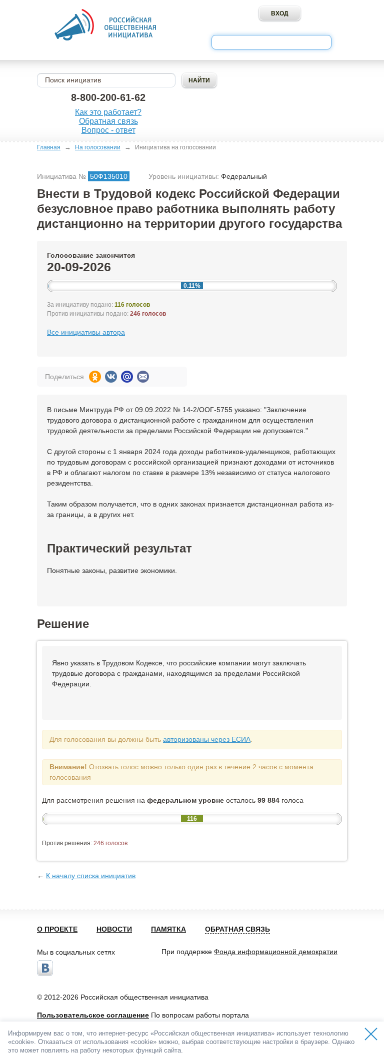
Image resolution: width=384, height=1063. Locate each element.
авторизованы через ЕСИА (206, 739)
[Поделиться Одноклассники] (95, 377)
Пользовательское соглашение (93, 1015)
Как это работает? (108, 112)
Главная (48, 147)
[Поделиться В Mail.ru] (127, 377)
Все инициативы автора (86, 332)
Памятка (168, 929)
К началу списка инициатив (91, 876)
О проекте (57, 929)
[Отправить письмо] (143, 377)
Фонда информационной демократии (276, 952)
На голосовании (97, 147)
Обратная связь (108, 121)
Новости (114, 929)
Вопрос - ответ (109, 130)
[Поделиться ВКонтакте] (111, 377)
